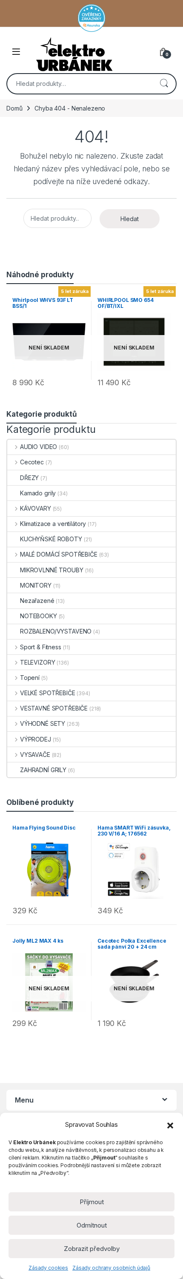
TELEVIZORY (37, 662)
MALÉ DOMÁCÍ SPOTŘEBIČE (58, 554)
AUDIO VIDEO (38, 446)
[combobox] (79, 84)
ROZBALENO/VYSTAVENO (56, 631)
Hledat (164, 84)
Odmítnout (92, 1225)
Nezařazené (37, 600)
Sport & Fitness (40, 647)
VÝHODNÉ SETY (42, 723)
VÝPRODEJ (35, 739)
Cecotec (32, 462)
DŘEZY (29, 477)
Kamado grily (38, 493)
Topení (30, 677)
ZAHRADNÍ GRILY (43, 769)
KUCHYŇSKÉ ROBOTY (51, 539)
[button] (170, 1124)
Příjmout (92, 1202)
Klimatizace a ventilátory (53, 523)
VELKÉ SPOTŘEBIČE (47, 692)
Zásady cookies (48, 1268)
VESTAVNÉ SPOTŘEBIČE (54, 708)
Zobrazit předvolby (92, 1249)
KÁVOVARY (35, 508)
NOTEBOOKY (38, 616)
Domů (14, 108)
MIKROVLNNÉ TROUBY (51, 570)
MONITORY (35, 585)
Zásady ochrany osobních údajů (111, 1268)
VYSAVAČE (35, 754)
